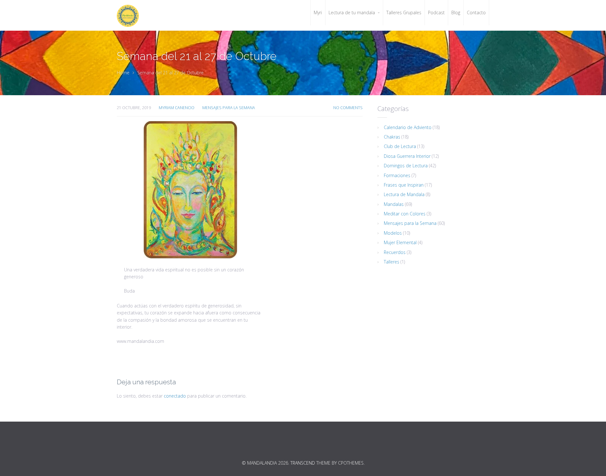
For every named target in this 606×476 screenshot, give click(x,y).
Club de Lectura (400, 146)
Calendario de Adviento (407, 127)
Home (123, 73)
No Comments (348, 107)
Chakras (392, 137)
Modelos (393, 233)
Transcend (302, 463)
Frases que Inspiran (404, 185)
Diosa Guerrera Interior (407, 156)
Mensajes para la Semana (228, 107)
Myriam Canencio (176, 107)
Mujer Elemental (400, 242)
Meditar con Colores (404, 214)
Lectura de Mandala (404, 194)
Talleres (391, 262)
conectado (175, 396)
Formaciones (397, 175)
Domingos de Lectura (406, 166)
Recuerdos (395, 252)
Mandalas (394, 204)
